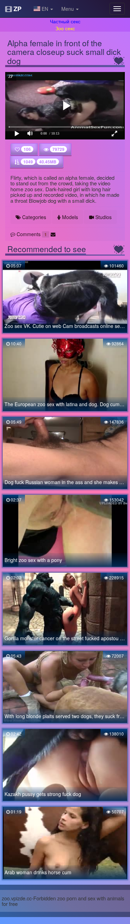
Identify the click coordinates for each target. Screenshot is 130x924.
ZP (16, 8)
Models (69, 217)
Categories (33, 217)
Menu (68, 8)
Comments (31, 234)
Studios (103, 217)
